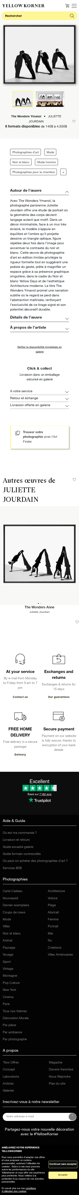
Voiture (53, 898)
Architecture (56, 891)
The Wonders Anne (39, 607)
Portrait (53, 926)
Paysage (9, 947)
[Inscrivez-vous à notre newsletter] (72, 1117)
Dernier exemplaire (16, 905)
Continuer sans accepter (62, 1164)
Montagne (10, 976)
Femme (53, 919)
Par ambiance (12, 1032)
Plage (52, 905)
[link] (23, 6)
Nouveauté (10, 898)
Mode (50, 152)
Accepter (63, 1175)
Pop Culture (11, 983)
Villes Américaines (60, 954)
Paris (6, 1004)
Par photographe (15, 1039)
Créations (55, 947)
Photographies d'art (25, 152)
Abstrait (53, 912)
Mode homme (46, 162)
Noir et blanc (20, 162)
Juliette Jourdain (39, 612)
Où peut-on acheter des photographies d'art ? (35, 861)
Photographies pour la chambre (33, 172)
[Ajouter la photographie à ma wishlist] (77, 622)
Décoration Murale (16, 1018)
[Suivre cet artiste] (74, 480)
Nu (50, 940)
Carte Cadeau (12, 891)
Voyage (8, 954)
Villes (6, 926)
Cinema (8, 997)
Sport (7, 962)
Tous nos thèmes (15, 1011)
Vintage (8, 969)
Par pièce (9, 1025)
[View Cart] (67, 5)
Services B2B (12, 868)
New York (9, 990)
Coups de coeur (14, 912)
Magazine (55, 1062)
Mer (50, 933)
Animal (7, 940)
